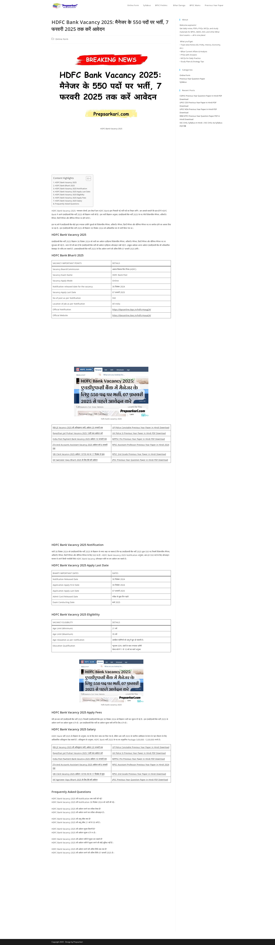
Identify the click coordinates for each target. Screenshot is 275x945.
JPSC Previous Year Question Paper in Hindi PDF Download (140, 460)
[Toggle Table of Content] (87, 178)
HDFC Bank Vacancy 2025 (65, 182)
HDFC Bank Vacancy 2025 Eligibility (69, 194)
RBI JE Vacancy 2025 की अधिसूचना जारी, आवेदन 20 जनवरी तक (78, 427)
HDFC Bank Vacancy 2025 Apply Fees (70, 198)
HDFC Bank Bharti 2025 (65, 185)
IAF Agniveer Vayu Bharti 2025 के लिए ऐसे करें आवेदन (75, 460)
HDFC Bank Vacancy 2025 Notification (71, 188)
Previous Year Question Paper (192, 78)
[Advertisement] (111, 153)
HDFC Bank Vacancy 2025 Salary (68, 201)
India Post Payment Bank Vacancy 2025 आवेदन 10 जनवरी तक (80, 439)
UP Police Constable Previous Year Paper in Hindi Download (140, 427)
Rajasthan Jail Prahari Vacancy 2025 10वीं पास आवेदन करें (78, 433)
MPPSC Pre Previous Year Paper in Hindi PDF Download (138, 439)
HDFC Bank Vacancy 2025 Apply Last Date (72, 191)
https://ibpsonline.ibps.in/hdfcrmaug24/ (131, 309)
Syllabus (183, 82)
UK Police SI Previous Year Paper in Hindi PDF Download (139, 433)
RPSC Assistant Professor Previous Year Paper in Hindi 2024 (140, 444)
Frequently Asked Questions (67, 204)
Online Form (61, 39)
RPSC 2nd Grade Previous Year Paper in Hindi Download (139, 454)
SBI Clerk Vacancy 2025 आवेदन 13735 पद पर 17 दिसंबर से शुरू (79, 454)
